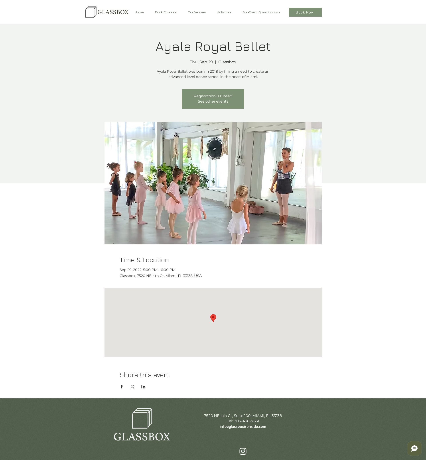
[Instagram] (243, 451)
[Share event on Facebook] (122, 386)
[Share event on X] (132, 386)
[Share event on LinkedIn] (143, 386)
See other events (213, 101)
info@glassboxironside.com (243, 427)
